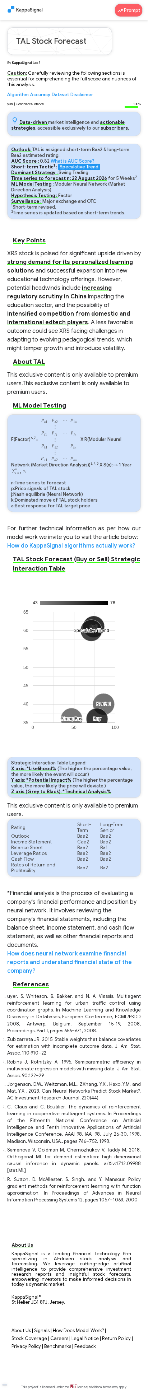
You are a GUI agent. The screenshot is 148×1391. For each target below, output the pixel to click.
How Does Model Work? (78, 1331)
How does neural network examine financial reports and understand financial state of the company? (69, 962)
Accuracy (40, 95)
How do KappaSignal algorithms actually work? (71, 545)
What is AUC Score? (72, 161)
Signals (42, 1331)
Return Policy (116, 1338)
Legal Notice (85, 1338)
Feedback (85, 1346)
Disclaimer (81, 95)
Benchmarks (57, 1346)
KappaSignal (29, 10)
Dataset (60, 95)
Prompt (131, 10)
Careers (59, 1338)
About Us (21, 1331)
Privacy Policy (26, 1346)
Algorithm (18, 95)
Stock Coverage (29, 1338)
